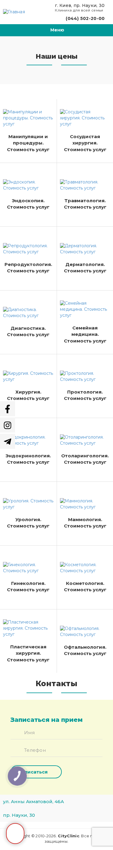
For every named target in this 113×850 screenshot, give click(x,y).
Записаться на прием (15, 833)
